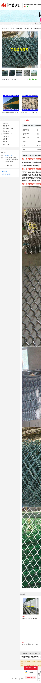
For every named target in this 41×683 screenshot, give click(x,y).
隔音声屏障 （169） (8, 128)
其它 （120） (6, 144)
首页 (36, 23)
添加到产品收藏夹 (7, 174)
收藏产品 (6, 79)
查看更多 (9, 166)
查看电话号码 (8, 155)
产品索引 (4, 171)
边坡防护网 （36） (8, 136)
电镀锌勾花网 (25, 657)
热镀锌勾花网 (35, 657)
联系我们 (23, 679)
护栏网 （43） (7, 139)
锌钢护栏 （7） (7, 123)
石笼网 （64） (7, 126)
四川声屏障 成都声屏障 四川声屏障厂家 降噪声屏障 (15, 113)
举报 (15, 79)
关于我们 (14, 679)
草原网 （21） (7, 141)
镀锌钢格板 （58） (8, 134)
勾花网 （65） (7, 131)
